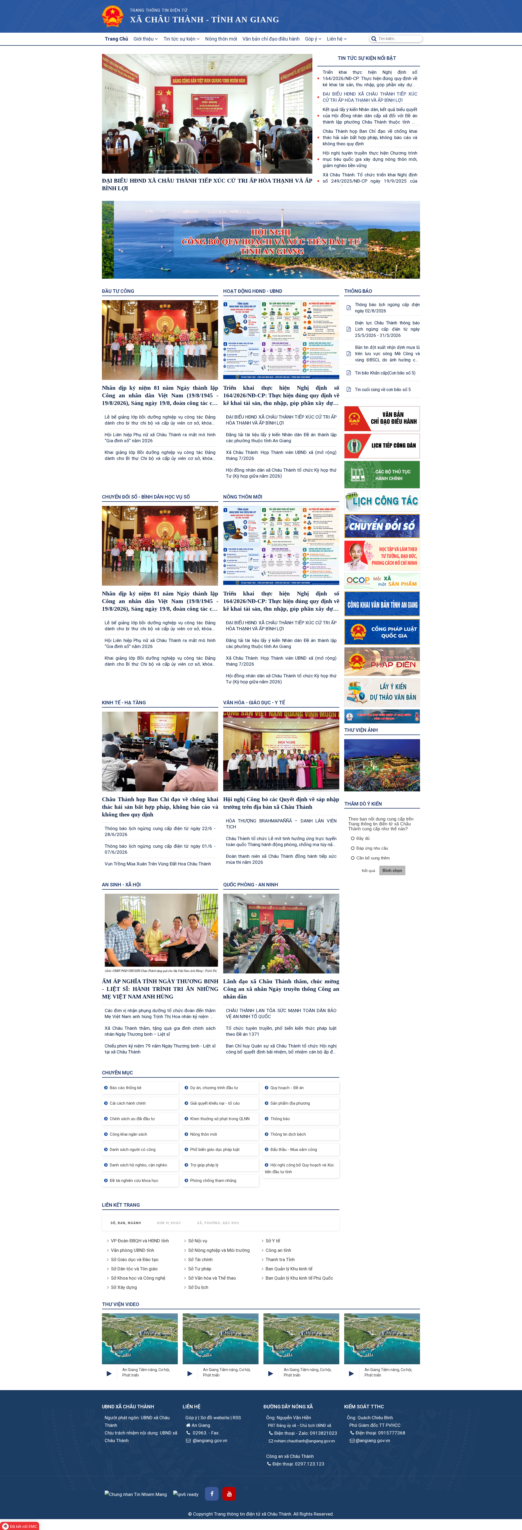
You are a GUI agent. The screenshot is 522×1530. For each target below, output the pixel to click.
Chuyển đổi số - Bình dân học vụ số (146, 497)
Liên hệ (335, 39)
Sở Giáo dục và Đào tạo (135, 1259)
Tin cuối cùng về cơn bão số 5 (383, 389)
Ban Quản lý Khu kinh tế (289, 1268)
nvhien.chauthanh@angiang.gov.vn (304, 1441)
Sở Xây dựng (124, 1287)
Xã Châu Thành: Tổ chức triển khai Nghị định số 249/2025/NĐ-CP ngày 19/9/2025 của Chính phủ (370, 181)
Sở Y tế (273, 1240)
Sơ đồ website (215, 1417)
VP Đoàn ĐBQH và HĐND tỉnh (140, 1240)
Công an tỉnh (278, 1250)
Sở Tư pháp (199, 1268)
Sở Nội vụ (197, 1240)
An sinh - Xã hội (121, 884)
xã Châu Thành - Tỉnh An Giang (204, 19)
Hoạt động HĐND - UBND (252, 291)
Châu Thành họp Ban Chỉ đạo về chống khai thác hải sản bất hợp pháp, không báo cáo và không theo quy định (370, 137)
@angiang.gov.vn (209, 1440)
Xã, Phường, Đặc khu (218, 1223)
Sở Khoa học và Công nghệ (138, 1278)
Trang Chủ (116, 39)
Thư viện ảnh (361, 730)
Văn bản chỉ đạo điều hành (271, 39)
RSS (237, 1417)
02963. (199, 1433)
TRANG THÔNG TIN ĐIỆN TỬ (158, 10)
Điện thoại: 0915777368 (380, 1433)
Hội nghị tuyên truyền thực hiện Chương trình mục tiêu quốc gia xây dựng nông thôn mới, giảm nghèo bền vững (370, 159)
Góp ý (311, 39)
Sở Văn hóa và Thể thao (212, 1278)
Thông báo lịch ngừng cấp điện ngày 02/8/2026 (387, 308)
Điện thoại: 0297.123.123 (298, 1464)
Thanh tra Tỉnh (280, 1259)
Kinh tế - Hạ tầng (124, 702)
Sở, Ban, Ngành (125, 1223)
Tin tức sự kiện (180, 39)
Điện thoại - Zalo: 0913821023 (305, 1433)
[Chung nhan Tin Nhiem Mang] (136, 1494)
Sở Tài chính (200, 1259)
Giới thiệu (144, 39)
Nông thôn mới (221, 39)
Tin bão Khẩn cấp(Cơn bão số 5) (385, 373)
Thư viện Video (120, 1304)
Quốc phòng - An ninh (250, 884)
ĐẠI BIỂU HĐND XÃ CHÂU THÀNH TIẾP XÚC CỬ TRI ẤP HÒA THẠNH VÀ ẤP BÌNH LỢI (370, 97)
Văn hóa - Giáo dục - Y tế (254, 702)
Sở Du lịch (198, 1287)
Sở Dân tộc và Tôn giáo (134, 1268)
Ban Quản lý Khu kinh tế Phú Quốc (299, 1278)
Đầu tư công (118, 291)
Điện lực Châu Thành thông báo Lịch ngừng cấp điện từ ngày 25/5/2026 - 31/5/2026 (387, 329)
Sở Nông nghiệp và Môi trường (219, 1250)
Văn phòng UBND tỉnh (132, 1250)
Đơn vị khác (169, 1223)
